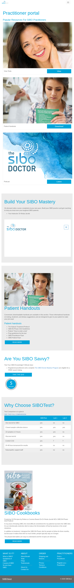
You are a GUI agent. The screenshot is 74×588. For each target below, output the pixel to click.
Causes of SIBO (8, 563)
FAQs (23, 561)
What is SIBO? (8, 556)
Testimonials (25, 563)
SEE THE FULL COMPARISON (15, 414)
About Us (24, 567)
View (59, 71)
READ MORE (17, 342)
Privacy (41, 563)
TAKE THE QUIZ (18, 374)
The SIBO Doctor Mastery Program (46, 368)
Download (59, 126)
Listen (59, 182)
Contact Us (25, 569)
